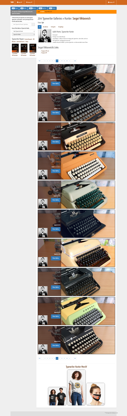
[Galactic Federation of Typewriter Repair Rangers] (76, 388)
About (19, 2)
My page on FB (44, 52)
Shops (26, 41)
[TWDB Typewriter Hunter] (57, 396)
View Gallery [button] (56, 83)
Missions (29, 2)
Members (111, 2)
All (39, 27)
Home (39, 11)
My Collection (45, 27)
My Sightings (60, 27)
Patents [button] (52, 8)
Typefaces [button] (42, 8)
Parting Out (53, 27)
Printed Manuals (28, 39)
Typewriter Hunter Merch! (76, 367)
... (43, 61)
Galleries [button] (33, 8)
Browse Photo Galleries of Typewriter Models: (20, 28)
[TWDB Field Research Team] (95, 394)
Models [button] (23, 8)
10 (66, 60)
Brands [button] (15, 8)
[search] (23, 31)
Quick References (21, 41)
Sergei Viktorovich (48, 11)
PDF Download (14, 55)
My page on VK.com (45, 51)
